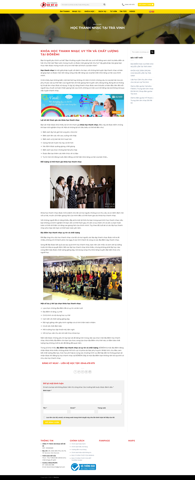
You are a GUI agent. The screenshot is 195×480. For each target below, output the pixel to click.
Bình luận (47, 390)
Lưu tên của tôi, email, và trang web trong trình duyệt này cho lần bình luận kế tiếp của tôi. (80, 417)
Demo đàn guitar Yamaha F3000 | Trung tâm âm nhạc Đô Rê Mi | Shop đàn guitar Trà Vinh (142, 90)
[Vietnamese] (153, 11)
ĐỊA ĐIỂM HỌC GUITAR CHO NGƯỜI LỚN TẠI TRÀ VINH (142, 65)
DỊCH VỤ (102, 11)
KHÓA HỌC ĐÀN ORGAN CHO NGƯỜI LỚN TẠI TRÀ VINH (141, 73)
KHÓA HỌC (90, 11)
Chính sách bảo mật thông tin (81, 452)
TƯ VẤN (113, 11)
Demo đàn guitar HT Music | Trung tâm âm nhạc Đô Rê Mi (142, 100)
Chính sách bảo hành (79, 444)
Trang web (102, 408)
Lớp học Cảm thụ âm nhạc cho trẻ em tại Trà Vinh (141, 81)
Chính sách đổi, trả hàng (80, 446)
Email (73, 408)
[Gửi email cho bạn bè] (82, 372)
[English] (150, 11)
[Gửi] (104, 4)
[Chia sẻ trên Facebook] (75, 372)
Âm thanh (65, 11)
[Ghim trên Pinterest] (86, 372)
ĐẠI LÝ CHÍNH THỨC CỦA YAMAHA (83, 455)
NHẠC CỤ (76, 11)
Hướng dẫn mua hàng (79, 449)
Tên (45, 408)
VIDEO (132, 11)
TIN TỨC (123, 11)
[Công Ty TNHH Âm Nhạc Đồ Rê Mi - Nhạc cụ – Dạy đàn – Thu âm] (49, 4)
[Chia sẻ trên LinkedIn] (90, 372)
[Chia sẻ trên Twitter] (79, 372)
